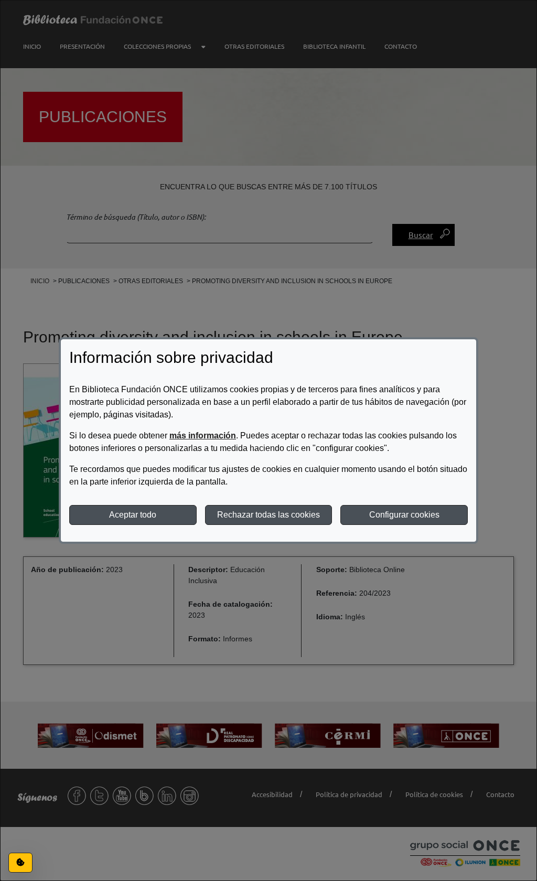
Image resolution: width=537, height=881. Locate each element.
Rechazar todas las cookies (268, 514)
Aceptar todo (132, 514)
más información (202, 435)
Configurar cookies (404, 514)
